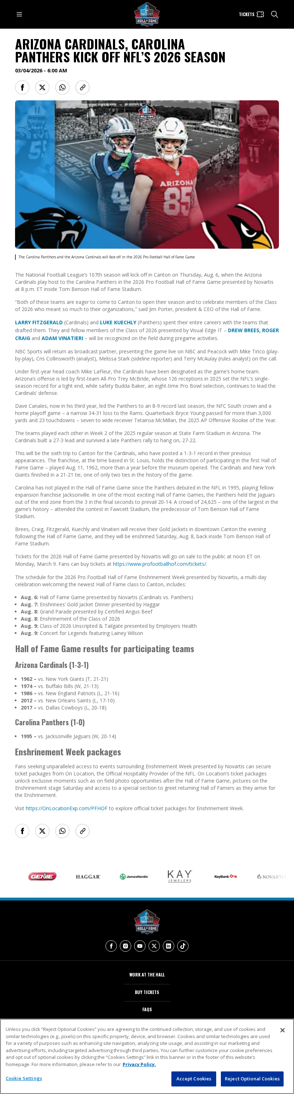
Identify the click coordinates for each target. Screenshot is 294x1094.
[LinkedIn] (168, 946)
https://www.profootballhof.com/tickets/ (159, 563)
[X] (154, 946)
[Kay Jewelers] (167, 876)
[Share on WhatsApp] (62, 87)
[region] (147, 1056)
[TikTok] (183, 946)
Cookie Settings (24, 1078)
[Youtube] (140, 946)
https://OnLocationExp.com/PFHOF (67, 808)
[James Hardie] (121, 877)
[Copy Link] (82, 87)
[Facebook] (111, 946)
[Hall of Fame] (147, 922)
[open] (19, 14)
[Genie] (29, 876)
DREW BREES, (244, 330)
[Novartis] (259, 876)
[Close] (282, 1030)
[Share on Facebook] (22, 87)
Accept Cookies (194, 1078)
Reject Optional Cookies (252, 1078)
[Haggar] (75, 876)
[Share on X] (42, 87)
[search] (274, 14)
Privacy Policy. (139, 1064)
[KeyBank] (213, 876)
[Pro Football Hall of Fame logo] (147, 14)
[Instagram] (125, 946)
